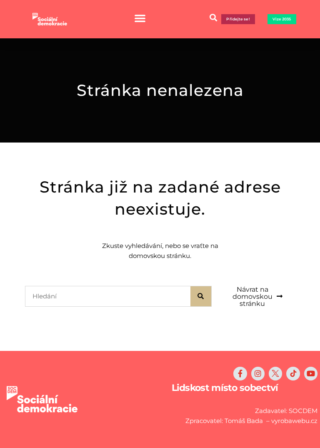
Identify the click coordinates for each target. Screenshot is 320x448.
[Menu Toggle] (140, 18)
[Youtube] (311, 373)
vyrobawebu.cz (294, 421)
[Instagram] (258, 373)
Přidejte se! (238, 19)
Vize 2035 (281, 19)
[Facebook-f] (240, 373)
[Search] (200, 296)
